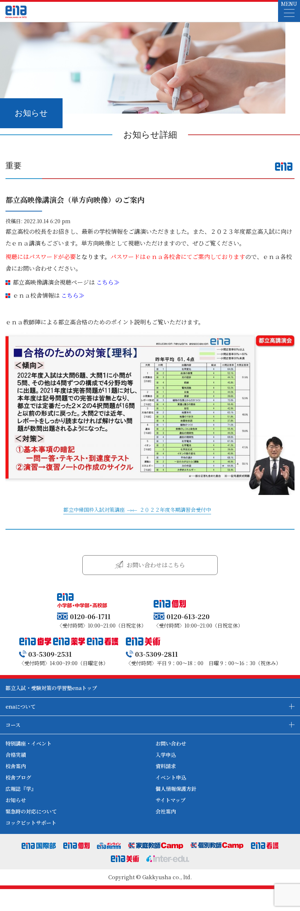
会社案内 (165, 811)
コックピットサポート (30, 822)
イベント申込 (170, 777)
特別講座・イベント (28, 743)
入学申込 (165, 754)
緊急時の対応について (31, 811)
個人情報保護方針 (175, 788)
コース (12, 724)
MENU (289, 3)
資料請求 (165, 766)
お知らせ (15, 800)
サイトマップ (170, 800)
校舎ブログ (18, 777)
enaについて (20, 706)
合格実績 (15, 754)
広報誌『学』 (20, 788)
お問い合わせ (170, 743)
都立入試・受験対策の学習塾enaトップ (51, 687)
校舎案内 (15, 766)
